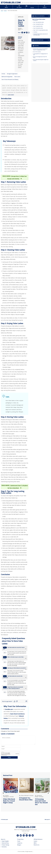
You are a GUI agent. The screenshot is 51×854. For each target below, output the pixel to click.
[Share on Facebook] (22, 33)
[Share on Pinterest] (27, 33)
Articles (5, 10)
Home (2, 10)
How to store (17, 76)
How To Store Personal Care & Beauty (10, 79)
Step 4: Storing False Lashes (38, 28)
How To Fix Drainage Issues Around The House (40, 57)
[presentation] (3, 793)
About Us (3, 839)
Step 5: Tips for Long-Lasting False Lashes (40, 30)
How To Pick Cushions (37, 51)
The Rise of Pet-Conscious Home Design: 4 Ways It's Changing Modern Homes (40, 49)
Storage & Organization (12, 73)
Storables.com (9, 709)
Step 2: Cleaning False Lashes (38, 24)
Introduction (35, 20)
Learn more (11, 94)
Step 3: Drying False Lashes (38, 26)
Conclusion (35, 32)
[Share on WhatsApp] (29, 33)
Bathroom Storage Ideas (7, 76)
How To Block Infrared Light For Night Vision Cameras (40, 60)
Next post (47, 819)
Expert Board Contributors (17, 713)
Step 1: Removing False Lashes (38, 22)
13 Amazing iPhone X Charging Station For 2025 (40, 54)
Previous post (5, 819)
